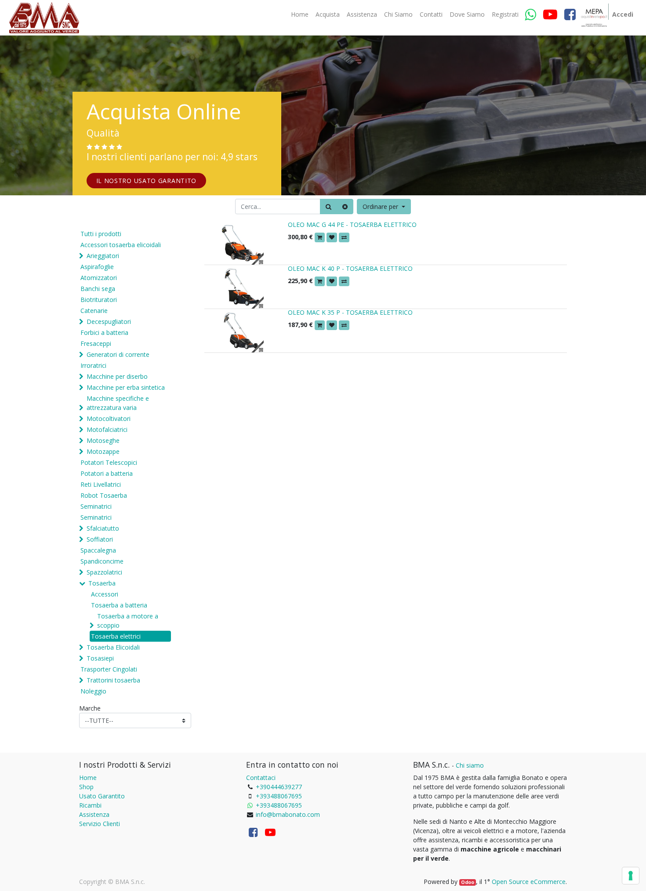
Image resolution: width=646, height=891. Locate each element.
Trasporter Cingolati (108, 669)
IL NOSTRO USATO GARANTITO (146, 180)
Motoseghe (103, 440)
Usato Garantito (102, 796)
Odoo (467, 882)
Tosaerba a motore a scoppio (127, 620)
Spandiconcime (101, 561)
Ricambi (90, 805)
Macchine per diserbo (117, 376)
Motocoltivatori (109, 418)
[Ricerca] (328, 206)
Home (88, 777)
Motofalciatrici (107, 429)
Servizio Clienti (99, 823)
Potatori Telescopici (108, 462)
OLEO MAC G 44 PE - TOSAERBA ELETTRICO (352, 224)
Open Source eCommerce (529, 881)
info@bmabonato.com (288, 814)
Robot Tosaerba (103, 495)
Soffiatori (100, 539)
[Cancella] (345, 206)
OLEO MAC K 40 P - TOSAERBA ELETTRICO (350, 268)
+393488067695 (279, 796)
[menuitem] (299, 14)
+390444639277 (279, 787)
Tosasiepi (100, 658)
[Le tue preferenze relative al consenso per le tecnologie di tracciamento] (630, 875)
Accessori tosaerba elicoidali (120, 245)
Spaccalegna (98, 550)
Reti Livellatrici (100, 484)
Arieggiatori (103, 255)
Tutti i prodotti (100, 234)
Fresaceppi (95, 343)
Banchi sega (97, 288)
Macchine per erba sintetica (126, 387)
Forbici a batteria (104, 332)
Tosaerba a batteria (119, 605)
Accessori (104, 594)
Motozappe (103, 451)
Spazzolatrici (104, 572)
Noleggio (93, 691)
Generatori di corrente (118, 354)
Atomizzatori (98, 277)
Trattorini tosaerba (113, 680)
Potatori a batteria (106, 473)
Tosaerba (102, 583)
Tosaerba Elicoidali (113, 647)
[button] (384, 206)
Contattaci (261, 777)
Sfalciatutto (103, 528)
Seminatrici (96, 506)
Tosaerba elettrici (116, 636)
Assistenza (94, 814)
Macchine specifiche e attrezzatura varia (118, 403)
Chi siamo (470, 765)
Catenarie (94, 310)
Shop (86, 787)
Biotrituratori (98, 299)
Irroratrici (93, 365)
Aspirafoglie (97, 266)
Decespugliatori (109, 321)
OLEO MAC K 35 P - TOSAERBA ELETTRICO (350, 312)
